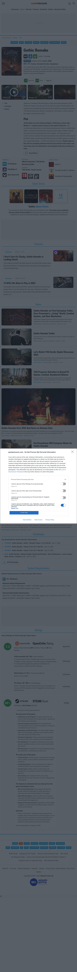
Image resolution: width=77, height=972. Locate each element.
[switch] (63, 484)
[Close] (73, 452)
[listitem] (38, 479)
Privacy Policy (49, 520)
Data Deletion (27, 520)
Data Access (38, 520)
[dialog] (38, 486)
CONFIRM (24, 512)
